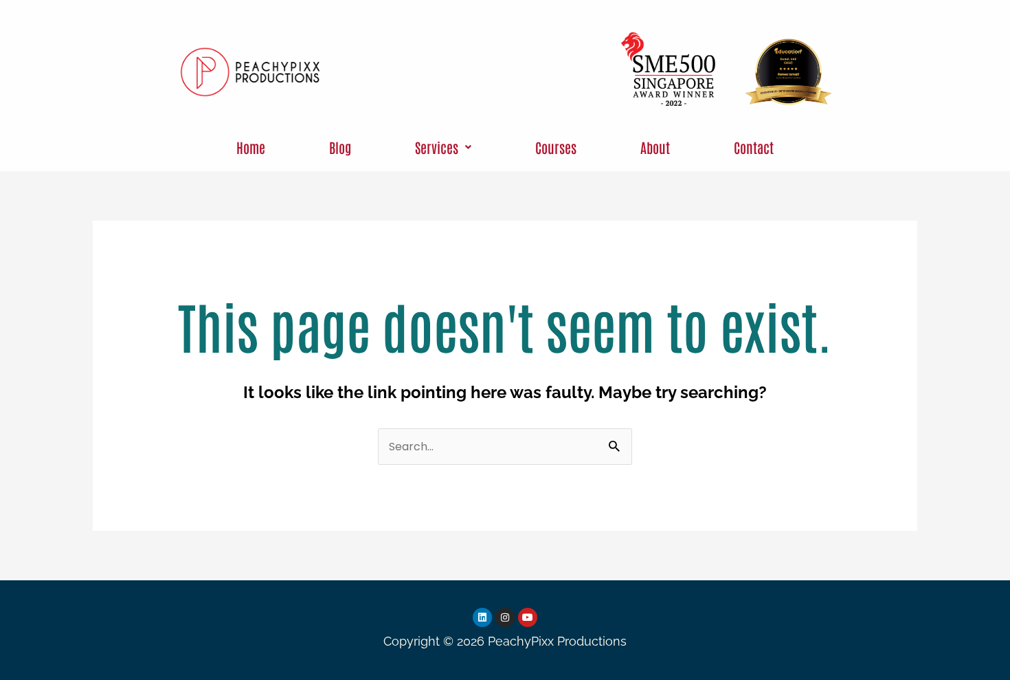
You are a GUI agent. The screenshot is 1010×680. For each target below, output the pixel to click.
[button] (443, 147)
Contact (754, 147)
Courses (555, 147)
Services (436, 147)
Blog (340, 147)
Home (250, 147)
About (655, 147)
